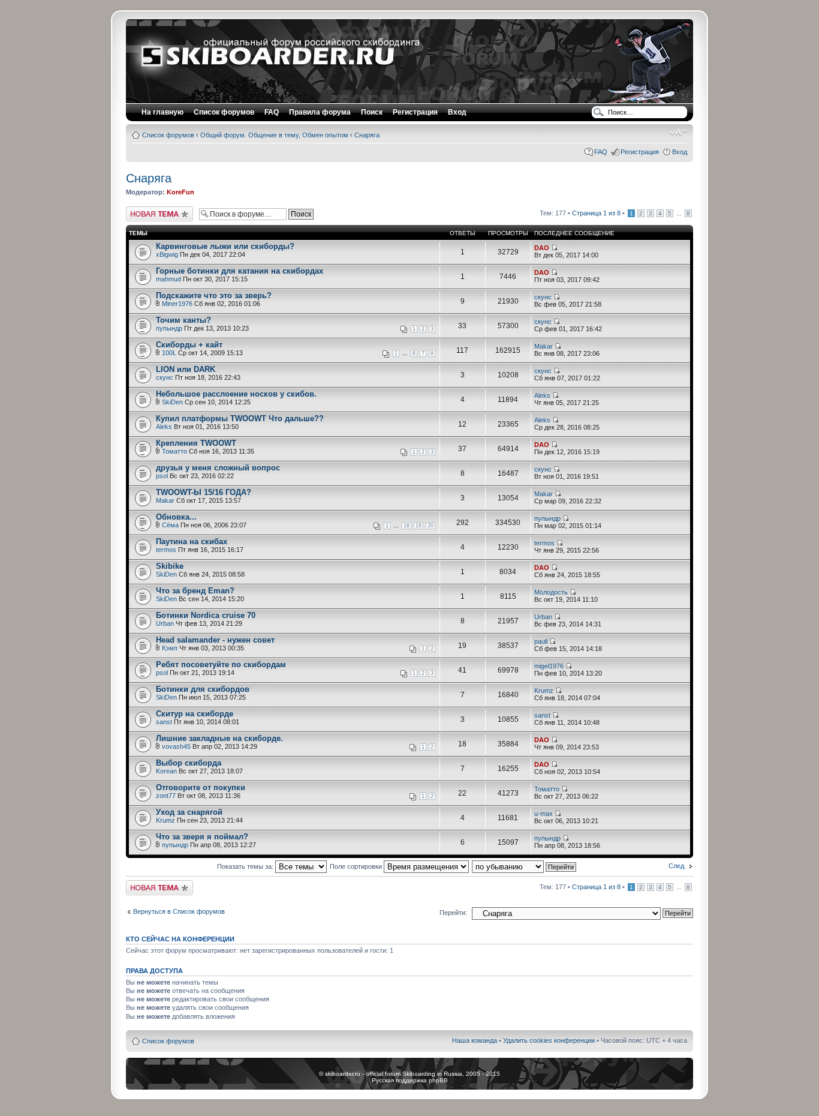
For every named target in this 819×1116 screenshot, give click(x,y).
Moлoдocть (551, 592)
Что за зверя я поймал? (202, 836)
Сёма (170, 525)
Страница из (596, 213)
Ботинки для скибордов (202, 689)
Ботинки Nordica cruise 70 (205, 615)
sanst (164, 721)
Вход (679, 151)
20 (430, 526)
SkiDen (172, 402)
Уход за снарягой (189, 812)
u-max (543, 813)
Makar (543, 346)
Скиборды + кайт (189, 344)
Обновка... (176, 516)
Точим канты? (183, 320)
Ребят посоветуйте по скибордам (221, 664)
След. (677, 865)
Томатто (174, 451)
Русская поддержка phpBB (410, 1080)
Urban (165, 623)
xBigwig (167, 254)
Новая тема (144, 210)
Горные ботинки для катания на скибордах (239, 270)
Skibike (169, 566)
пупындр (169, 328)
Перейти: (453, 912)
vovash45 (176, 746)
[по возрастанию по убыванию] (524, 866)
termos (166, 549)
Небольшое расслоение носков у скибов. (236, 393)
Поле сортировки (357, 866)
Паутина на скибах (191, 541)
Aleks (542, 395)
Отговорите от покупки (200, 787)
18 (407, 526)
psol (162, 475)
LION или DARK (185, 369)
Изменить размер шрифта (678, 132)
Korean (166, 771)
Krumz (543, 690)
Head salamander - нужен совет (215, 639)
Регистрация (415, 112)
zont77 (166, 795)
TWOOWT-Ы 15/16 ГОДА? (203, 492)
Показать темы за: (246, 866)
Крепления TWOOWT (196, 443)
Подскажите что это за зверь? (214, 295)
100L (169, 352)
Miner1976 (177, 303)
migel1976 (549, 666)
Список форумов (168, 135)
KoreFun (180, 192)
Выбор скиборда (188, 762)
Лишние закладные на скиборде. (219, 738)
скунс (543, 297)
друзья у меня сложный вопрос (218, 467)
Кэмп (169, 648)
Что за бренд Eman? (195, 590)
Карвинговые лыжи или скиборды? (225, 246)
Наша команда (474, 1040)
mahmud (168, 279)
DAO (541, 247)
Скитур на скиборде (194, 713)
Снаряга (367, 135)
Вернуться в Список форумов (179, 911)
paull (540, 641)
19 (418, 526)
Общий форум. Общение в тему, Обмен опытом (274, 135)
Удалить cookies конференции (549, 1040)
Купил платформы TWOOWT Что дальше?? (240, 418)
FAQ (600, 151)
